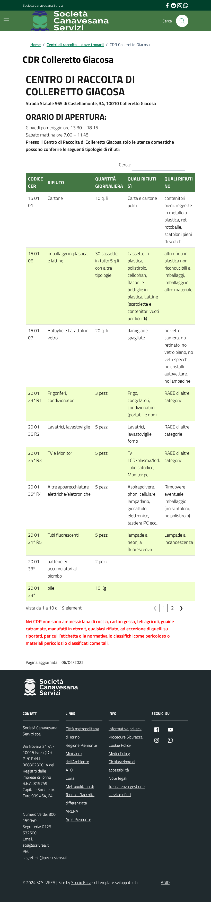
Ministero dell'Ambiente (77, 757)
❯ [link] (181, 607)
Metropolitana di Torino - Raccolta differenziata (80, 794)
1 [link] (163, 607)
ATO (69, 770)
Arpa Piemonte (78, 819)
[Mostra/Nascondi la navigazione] (6, 20)
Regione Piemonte (81, 745)
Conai (70, 778)
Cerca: (125, 164)
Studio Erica (81, 882)
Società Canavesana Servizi (43, 5)
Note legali (118, 778)
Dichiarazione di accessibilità (122, 766)
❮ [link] (155, 607)
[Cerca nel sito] (182, 21)
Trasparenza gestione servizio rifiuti (127, 790)
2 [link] (172, 607)
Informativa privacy (125, 729)
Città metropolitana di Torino (82, 733)
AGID (165, 882)
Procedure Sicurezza (126, 737)
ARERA (72, 811)
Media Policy (119, 753)
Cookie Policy (120, 745)
